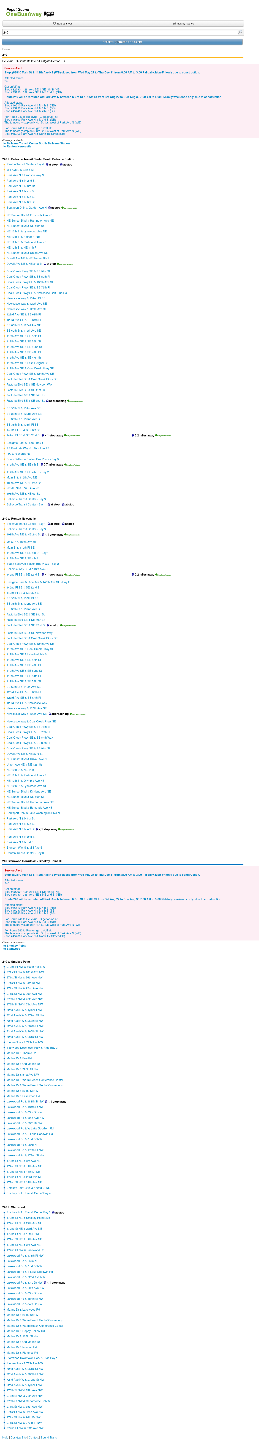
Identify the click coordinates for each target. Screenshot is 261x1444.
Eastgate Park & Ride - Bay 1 (25, 443)
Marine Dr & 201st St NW (22, 1091)
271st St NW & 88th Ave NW (24, 1406)
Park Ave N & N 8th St (20, 202)
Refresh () (122, 42)
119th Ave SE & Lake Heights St (27, 363)
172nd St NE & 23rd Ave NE (24, 1177)
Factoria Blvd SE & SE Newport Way (30, 384)
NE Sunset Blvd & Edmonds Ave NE (30, 215)
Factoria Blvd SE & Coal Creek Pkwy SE (32, 379)
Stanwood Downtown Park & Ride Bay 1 (32, 1358)
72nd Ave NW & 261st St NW (25, 1037)
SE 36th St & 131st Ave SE (24, 408)
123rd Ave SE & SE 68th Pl (24, 314)
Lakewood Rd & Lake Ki (22, 1145)
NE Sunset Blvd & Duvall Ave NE (28, 759)
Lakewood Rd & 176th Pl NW (25, 1150)
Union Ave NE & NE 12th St (24, 764)
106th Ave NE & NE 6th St (23, 493)
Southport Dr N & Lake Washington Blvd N (33, 813)
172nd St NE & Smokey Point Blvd (28, 1218)
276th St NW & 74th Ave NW (25, 1390)
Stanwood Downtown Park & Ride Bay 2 (32, 1048)
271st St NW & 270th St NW (24, 1423)
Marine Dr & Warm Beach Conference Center (35, 1080)
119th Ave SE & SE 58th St (24, 336)
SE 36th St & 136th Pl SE (23, 424)
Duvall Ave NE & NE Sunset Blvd (28, 258)
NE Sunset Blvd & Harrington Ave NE (30, 220)
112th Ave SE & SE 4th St (23, 558)
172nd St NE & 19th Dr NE (23, 1234)
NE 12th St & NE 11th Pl (22, 247)
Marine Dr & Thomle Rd (21, 1053)
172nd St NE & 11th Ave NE (24, 1166)
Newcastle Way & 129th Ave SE (27, 303)
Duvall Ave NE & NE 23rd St (24, 754)
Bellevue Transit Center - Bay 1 (26, 504)
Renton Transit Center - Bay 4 (25, 164)
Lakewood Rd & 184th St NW (25, 1107)
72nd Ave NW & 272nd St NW (25, 1015)
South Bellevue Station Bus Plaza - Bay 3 (33, 459)
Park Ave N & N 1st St (20, 842)
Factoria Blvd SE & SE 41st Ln (26, 390)
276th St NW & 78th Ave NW (25, 999)
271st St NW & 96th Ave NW (24, 977)
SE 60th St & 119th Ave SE (24, 330)
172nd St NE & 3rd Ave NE (24, 1161)
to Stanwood (11, 949)
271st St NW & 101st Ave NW (25, 972)
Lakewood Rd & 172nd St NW (25, 1155)
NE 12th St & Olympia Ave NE (26, 781)
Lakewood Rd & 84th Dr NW (24, 1304)
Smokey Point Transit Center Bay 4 (29, 1193)
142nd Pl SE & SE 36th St (23, 430)
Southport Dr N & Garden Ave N (27, 207)
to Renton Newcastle (17, 146)
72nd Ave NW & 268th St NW (25, 1021)
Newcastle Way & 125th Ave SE (27, 309)
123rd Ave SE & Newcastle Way (27, 703)
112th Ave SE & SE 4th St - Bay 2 (28, 472)
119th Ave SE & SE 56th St (24, 341)
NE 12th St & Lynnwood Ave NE (27, 231)
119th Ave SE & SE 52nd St (24, 347)
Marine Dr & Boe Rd (19, 1058)
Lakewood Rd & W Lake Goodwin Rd (30, 1128)
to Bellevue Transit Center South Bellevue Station (36, 143)
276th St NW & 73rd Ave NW (25, 1004)
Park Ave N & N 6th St (20, 197)
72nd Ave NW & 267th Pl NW (25, 1026)
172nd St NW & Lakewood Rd (25, 1250)
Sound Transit (49, 1437)
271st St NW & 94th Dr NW (23, 983)
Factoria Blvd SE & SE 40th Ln (26, 395)
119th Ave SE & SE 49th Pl (24, 352)
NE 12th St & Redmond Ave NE (27, 242)
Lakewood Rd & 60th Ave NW (25, 1118)
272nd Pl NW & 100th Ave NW (26, 967)
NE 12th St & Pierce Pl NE (23, 237)
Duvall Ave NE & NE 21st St (24, 264)
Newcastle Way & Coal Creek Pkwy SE (31, 721)
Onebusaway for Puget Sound (28, 11)
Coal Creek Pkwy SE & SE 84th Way (30, 737)
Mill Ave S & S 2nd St (20, 170)
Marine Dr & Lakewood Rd (23, 1096)
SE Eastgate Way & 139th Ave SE (28, 448)
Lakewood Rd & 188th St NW (25, 1101)
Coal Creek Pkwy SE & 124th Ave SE (30, 374)
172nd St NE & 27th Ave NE (24, 1182)
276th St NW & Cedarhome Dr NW (28, 1401)
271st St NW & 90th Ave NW (24, 994)
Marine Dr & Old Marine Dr (23, 1064)
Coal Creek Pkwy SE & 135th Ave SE (30, 282)
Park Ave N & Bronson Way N (25, 175)
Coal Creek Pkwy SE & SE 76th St (28, 727)
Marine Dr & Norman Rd (22, 1347)
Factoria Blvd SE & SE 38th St (26, 400)
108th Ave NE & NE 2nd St (23, 483)
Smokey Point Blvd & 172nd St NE (28, 1188)
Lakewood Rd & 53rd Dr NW (24, 1123)
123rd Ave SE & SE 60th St (24, 692)
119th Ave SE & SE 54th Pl (24, 676)
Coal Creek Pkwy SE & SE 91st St (28, 271)
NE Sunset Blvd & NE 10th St (25, 226)
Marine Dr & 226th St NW (22, 1069)
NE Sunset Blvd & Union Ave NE (27, 253)
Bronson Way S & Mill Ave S (24, 847)
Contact (34, 1437)
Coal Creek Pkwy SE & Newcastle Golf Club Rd (37, 293)
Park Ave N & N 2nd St (21, 180)
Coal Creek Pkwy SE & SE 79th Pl (28, 287)
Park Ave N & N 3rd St (21, 186)
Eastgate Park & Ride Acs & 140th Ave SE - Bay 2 (38, 582)
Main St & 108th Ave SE (22, 542)
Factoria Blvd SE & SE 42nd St (26, 625)
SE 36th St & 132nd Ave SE (24, 414)
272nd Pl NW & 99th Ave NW (25, 1428)
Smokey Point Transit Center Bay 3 (29, 1212)
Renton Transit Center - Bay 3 (25, 853)
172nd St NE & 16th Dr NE (23, 1172)
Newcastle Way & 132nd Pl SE (26, 298)
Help (5, 1437)
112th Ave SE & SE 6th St (23, 464)
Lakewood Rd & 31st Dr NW (24, 1139)
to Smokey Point (14, 946)
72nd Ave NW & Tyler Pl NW (24, 1010)
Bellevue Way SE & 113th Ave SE (28, 569)
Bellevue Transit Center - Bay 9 (26, 499)
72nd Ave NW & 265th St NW (25, 1031)
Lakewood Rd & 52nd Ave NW (26, 1277)
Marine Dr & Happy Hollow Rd (26, 1331)
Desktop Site (18, 1437)
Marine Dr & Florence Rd (22, 1353)
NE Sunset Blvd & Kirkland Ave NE (29, 791)
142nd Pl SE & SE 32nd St (23, 435)
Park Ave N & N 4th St (20, 191)
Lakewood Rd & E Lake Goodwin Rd (30, 1134)
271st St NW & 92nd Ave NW (25, 988)
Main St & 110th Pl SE (21, 547)
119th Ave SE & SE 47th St (24, 357)
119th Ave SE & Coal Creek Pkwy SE (30, 368)
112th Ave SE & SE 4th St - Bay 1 (28, 553)
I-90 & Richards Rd (19, 454)
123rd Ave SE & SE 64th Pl (24, 320)
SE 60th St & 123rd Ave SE (24, 325)
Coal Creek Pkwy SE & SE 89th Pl (28, 276)
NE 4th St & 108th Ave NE (23, 488)
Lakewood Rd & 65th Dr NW (24, 1112)
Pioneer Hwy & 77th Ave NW (25, 1042)
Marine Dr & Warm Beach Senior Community (35, 1085)
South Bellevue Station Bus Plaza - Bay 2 (33, 564)
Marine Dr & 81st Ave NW (23, 1074)
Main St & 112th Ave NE (22, 477)
